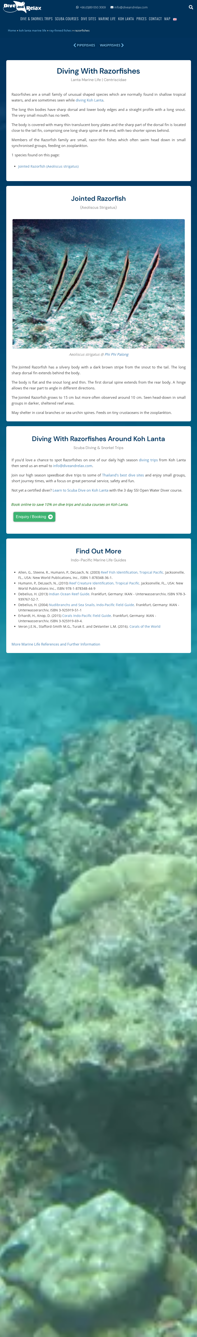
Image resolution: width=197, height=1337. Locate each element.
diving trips (148, 459)
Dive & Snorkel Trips (36, 18)
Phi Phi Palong (116, 354)
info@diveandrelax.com (131, 7)
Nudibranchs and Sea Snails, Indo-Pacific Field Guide (91, 604)
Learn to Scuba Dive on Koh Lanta (80, 490)
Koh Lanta (126, 18)
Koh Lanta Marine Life (32, 30)
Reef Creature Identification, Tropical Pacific (104, 583)
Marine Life (107, 18)
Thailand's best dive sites (123, 475)
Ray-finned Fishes (60, 30)
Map (167, 18)
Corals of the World (144, 626)
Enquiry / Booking (31, 517)
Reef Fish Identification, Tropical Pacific (132, 572)
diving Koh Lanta (89, 100)
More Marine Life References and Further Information (56, 644)
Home (12, 30)
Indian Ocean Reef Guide (69, 594)
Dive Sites (88, 18)
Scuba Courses (67, 18)
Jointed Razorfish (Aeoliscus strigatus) (48, 166)
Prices (141, 18)
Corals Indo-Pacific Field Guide (86, 615)
